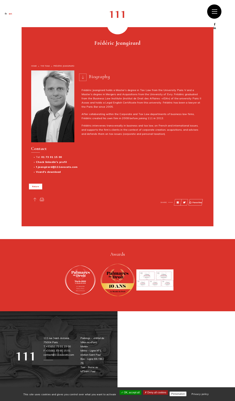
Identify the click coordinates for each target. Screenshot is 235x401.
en (10, 13)
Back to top (34, 199)
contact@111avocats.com (58, 354)
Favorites (197, 202)
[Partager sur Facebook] (178, 202)
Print (42, 199)
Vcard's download (48, 171)
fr (6, 13)
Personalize (178, 394)
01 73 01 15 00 (51, 157)
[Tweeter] (184, 202)
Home (34, 66)
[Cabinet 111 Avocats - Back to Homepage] (117, 14)
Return (35, 186)
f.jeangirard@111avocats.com (57, 166)
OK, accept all (131, 392)
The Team (45, 66)
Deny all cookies (156, 392)
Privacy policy (200, 394)
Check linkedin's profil (51, 162)
